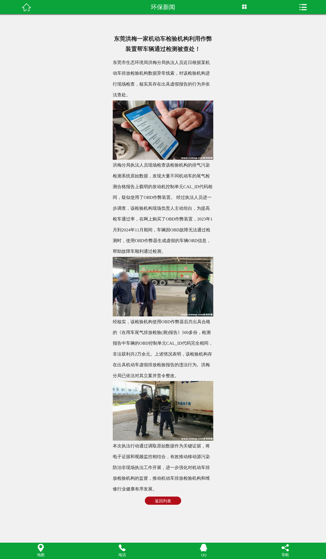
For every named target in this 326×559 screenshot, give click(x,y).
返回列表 (163, 501)
